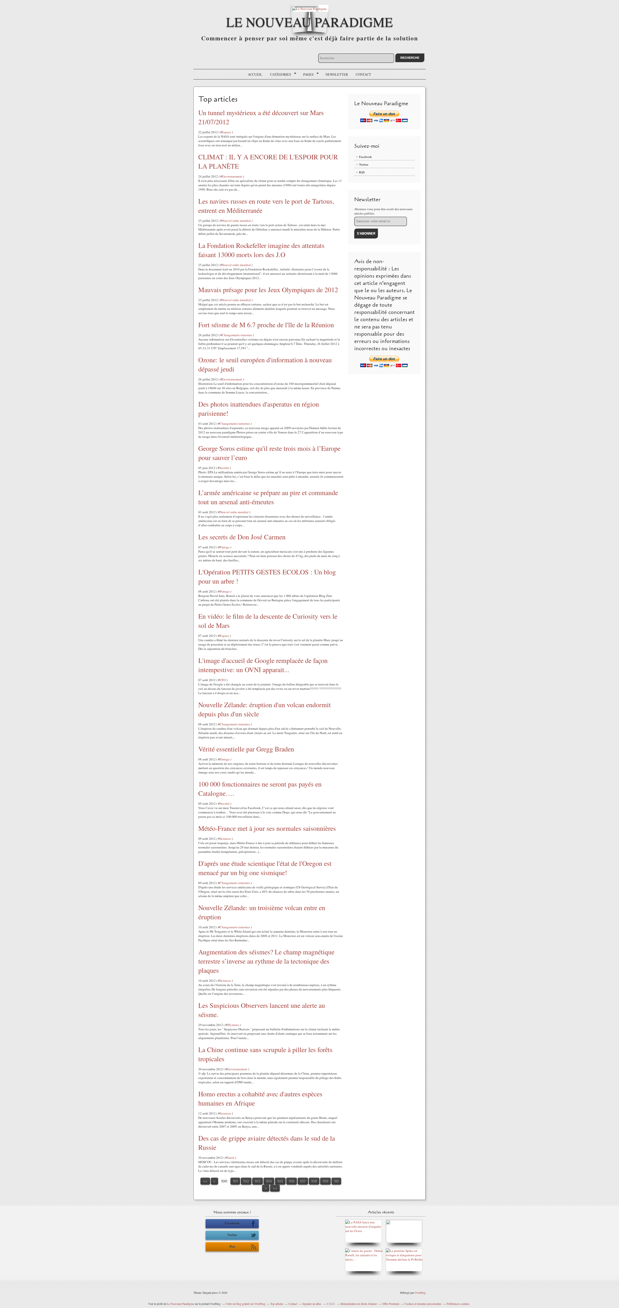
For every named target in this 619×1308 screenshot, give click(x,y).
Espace (226, 132)
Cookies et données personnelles (423, 1304)
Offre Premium (390, 1304)
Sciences (225, 838)
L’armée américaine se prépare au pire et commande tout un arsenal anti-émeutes (268, 497)
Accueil (255, 74)
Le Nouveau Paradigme (309, 21)
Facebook (365, 157)
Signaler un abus (312, 1304)
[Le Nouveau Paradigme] (309, 8)
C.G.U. (331, 1304)
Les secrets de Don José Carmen (242, 536)
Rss (232, 1247)
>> (275, 1188)
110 (336, 1181)
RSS (362, 172)
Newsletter (336, 74)
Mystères (233, 1025)
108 (314, 1181)
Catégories (279, 74)
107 (303, 1181)
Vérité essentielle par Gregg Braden (246, 748)
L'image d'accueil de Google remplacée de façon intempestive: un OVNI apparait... (263, 665)
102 (246, 1181)
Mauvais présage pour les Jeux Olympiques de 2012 (268, 289)
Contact (363, 74)
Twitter (363, 164)
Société (224, 468)
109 (325, 1181)
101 (235, 1181)
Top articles (276, 1304)
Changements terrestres (237, 335)
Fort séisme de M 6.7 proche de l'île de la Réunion (266, 324)
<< (205, 1181)
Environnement (232, 176)
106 (292, 1181)
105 (280, 1181)
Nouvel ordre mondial (236, 220)
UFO (223, 680)
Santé (230, 1157)
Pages (307, 74)
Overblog (420, 1292)
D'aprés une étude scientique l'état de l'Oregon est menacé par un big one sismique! (265, 868)
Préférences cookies (458, 1304)
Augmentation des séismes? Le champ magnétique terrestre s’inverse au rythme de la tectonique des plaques (266, 961)
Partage (224, 547)
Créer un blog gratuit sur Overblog (245, 1304)
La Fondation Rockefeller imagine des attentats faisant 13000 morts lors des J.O (261, 250)
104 (269, 1181)
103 (257, 1181)
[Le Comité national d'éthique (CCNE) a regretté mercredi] (404, 1242)
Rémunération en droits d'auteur (359, 1304)
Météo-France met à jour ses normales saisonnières (267, 828)
